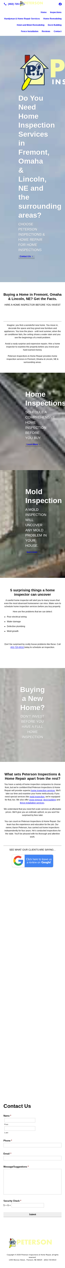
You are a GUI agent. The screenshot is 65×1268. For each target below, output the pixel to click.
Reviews (46, 31)
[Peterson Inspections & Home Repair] (32, 3)
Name (7, 1116)
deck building (49, 800)
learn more (32, 552)
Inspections (56, 12)
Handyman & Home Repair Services (22, 18)
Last (6, 1133)
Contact (58, 31)
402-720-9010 (17, 647)
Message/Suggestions (16, 1167)
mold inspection (37, 796)
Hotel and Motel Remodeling (30, 25)
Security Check (12, 1201)
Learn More (32, 444)
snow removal (35, 800)
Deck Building (55, 25)
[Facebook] (60, 4)
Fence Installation (29, 31)
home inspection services (43, 790)
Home (44, 12)
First (6, 1124)
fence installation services (32, 803)
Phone (7, 1141)
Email (7, 1154)
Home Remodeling (52, 18)
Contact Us (25, 256)
